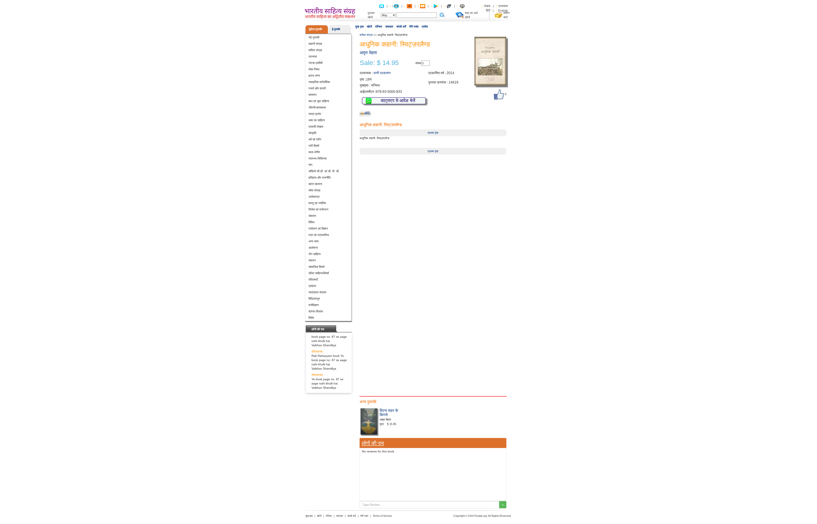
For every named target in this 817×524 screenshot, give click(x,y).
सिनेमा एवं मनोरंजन (318, 209)
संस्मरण (313, 94)
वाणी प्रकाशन (382, 73)
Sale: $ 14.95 (379, 62)
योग (310, 165)
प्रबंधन (312, 286)
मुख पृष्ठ (359, 26)
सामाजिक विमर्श (316, 266)
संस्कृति (312, 133)
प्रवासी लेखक (316, 126)
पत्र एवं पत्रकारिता (319, 235)
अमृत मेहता (368, 52)
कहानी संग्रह (315, 43)
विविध (311, 222)
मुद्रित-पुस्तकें (315, 29)
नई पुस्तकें (314, 37)
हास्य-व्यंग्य (314, 75)
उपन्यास (313, 56)
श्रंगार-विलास (316, 311)
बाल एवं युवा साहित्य (319, 101)
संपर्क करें (401, 26)
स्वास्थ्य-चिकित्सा (318, 158)
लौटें (367, 113)
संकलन (312, 216)
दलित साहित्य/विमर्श (319, 273)
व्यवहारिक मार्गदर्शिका (319, 82)
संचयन (312, 260)
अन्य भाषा (314, 241)
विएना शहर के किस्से (389, 412)
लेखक (487, 6)
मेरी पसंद (413, 26)
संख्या (418, 63)
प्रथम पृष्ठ (433, 132)
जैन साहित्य (315, 254)
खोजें (369, 26)
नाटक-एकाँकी (316, 63)
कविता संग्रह (315, 50)
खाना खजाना (315, 184)
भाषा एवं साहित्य (317, 120)
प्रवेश (425, 26)
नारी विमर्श (314, 145)
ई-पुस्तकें (336, 29)
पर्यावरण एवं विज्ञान (318, 228)
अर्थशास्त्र (314, 196)
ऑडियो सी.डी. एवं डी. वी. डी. (324, 171)
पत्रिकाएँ (313, 279)
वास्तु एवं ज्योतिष (317, 203)
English (503, 10)
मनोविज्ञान (314, 305)
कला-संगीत (314, 152)
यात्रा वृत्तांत (315, 114)
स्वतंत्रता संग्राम (317, 292)
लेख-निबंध (314, 69)
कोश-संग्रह (314, 190)
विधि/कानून (314, 298)
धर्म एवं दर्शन (315, 139)
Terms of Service (382, 515)
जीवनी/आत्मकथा (317, 107)
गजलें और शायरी (317, 88)
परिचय (378, 26)
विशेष (311, 317)
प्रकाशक (503, 6)
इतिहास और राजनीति (320, 177)
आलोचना (313, 247)
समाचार (389, 26)
